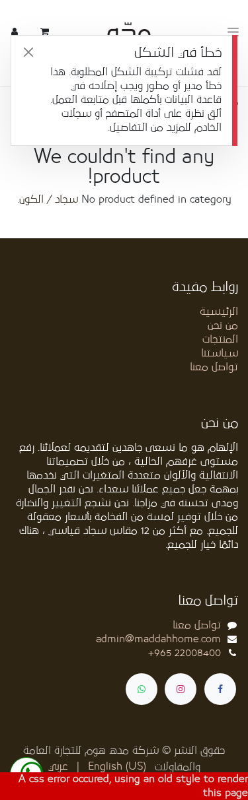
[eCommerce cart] (44, 32)
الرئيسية (219, 311)
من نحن (223, 325)
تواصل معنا (214, 367)
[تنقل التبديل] (233, 32)
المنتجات (220, 339)
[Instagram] (180, 689)
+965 (184, 652)
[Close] (28, 52)
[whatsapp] (141, 689)
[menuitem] (117, 767)
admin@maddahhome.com (158, 639)
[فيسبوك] (220, 689)
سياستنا (219, 353)
